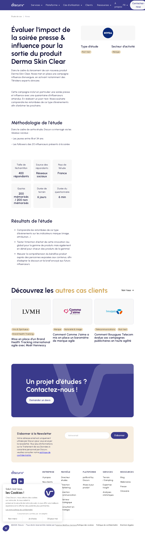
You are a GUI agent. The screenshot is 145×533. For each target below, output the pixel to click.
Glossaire (124, 491)
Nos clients (47, 482)
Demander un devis (40, 400)
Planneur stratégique (66, 501)
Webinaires (125, 482)
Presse (123, 486)
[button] (36, 5)
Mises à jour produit (88, 486)
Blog (122, 477)
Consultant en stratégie (67, 508)
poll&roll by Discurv (88, 478)
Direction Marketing (66, 486)
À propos (118, 5)
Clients (89, 5)
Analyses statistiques (108, 493)
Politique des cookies (85, 525)
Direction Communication (68, 493)
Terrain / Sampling (108, 478)
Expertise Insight (107, 486)
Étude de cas (16, 16)
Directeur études (65, 478)
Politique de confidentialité (107, 525)
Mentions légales (127, 525)
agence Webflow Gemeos (66, 525)
